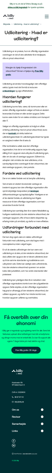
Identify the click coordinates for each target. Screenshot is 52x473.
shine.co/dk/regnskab (17, 7)
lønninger (34, 191)
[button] (27, 409)
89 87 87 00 (19, 397)
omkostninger (9, 91)
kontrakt (12, 133)
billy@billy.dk (19, 402)
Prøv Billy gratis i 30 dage (26, 350)
